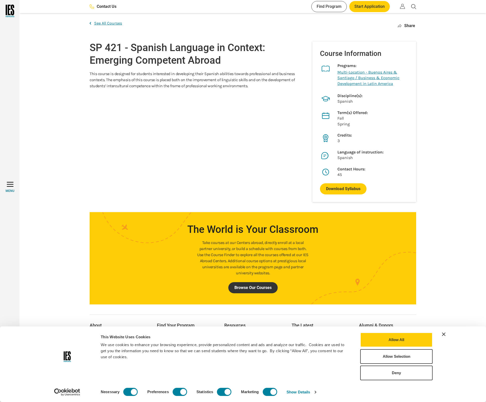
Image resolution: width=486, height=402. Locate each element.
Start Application (369, 6)
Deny (396, 373)
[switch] (180, 392)
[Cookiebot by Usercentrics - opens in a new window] (67, 392)
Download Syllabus (343, 188)
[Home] (10, 11)
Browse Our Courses (253, 287)
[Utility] (402, 6)
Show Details (298, 392)
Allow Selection (396, 356)
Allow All (396, 340)
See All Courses (108, 23)
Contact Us (106, 6)
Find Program (329, 6)
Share (409, 25)
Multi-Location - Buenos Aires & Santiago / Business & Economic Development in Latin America (368, 78)
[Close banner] (444, 334)
